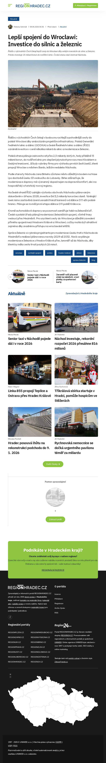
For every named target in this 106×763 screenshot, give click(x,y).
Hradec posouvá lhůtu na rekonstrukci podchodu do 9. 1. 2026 (29, 448)
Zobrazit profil (55, 519)
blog (93, 260)
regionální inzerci (37, 607)
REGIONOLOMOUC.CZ (40, 652)
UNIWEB (58, 642)
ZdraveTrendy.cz (61, 662)
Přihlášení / (81, 6)
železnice (91, 253)
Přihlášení (59, 599)
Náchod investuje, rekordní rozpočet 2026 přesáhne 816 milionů (76, 343)
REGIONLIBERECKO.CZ (18, 657)
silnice (79, 253)
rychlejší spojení (34, 253)
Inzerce (58, 594)
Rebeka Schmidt (20, 27)
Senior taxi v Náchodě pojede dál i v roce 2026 (38, 277)
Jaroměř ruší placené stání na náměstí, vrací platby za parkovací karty (67, 278)
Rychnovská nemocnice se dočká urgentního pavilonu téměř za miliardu (74, 448)
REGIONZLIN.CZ (38, 647)
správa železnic (79, 260)
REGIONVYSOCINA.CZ (40, 637)
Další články (52, 464)
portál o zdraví (74, 658)
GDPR (59, 742)
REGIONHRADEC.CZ (17, 662)
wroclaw (19, 253)
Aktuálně (13, 19)
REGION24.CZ (37, 662)
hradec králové (64, 253)
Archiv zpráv (60, 608)
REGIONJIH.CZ (14, 642)
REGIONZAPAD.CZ (16, 637)
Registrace (92, 5)
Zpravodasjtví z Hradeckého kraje (82, 293)
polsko (49, 253)
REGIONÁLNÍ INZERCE (53, 570)
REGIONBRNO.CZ (38, 642)
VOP (10, 746)
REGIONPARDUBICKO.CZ (41, 632)
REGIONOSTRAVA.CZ (40, 657)
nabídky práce (17, 604)
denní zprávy (30, 597)
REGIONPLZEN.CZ (16, 632)
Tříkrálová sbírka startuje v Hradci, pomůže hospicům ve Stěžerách (76, 396)
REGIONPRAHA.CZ (16, 647)
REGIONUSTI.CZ (15, 652)
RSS (56, 613)
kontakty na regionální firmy (30, 600)
